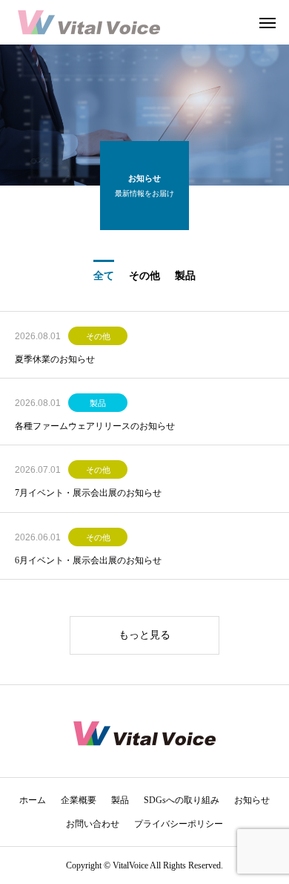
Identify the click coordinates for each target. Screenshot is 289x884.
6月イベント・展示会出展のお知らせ (88, 560)
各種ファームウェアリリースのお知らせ (95, 426)
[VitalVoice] (89, 22)
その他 (98, 336)
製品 (98, 403)
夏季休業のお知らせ (55, 359)
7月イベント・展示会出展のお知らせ (88, 493)
